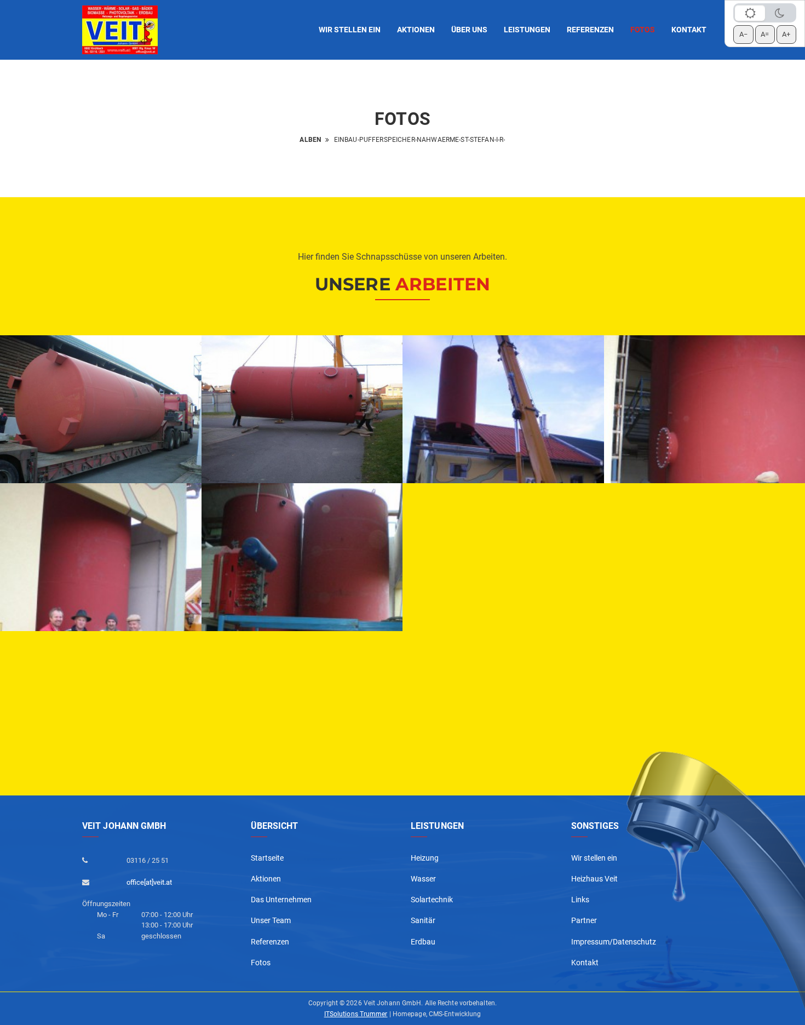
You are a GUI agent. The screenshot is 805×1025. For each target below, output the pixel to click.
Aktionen (266, 878)
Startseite (267, 858)
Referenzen (590, 29)
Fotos (642, 29)
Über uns (469, 29)
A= (765, 34)
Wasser (423, 878)
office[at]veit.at (149, 882)
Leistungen (527, 29)
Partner (584, 920)
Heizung (425, 858)
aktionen (416, 29)
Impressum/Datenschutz (613, 941)
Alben (310, 139)
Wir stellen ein (350, 29)
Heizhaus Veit (594, 878)
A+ (786, 34)
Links (580, 899)
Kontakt (688, 29)
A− (743, 34)
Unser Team (271, 920)
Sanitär (423, 920)
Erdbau (423, 941)
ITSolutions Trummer (356, 1014)
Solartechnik (432, 899)
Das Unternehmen (281, 899)
